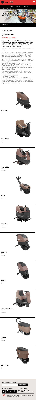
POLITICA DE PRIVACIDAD (25, 395)
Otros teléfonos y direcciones (25, 391)
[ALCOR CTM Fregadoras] (17, 327)
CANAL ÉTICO (16, 396)
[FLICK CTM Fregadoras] (17, 185)
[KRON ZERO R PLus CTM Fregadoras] (17, 298)
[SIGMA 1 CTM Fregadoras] (17, 270)
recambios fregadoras (13, 83)
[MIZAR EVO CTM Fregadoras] (17, 355)
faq (11, 8)
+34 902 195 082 (23, 390)
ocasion (18, 6)
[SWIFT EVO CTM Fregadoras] (17, 100)
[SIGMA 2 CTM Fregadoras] (17, 242)
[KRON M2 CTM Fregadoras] (17, 213)
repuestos (26, 6)
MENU (34, 2)
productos (12, 6)
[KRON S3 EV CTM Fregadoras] (17, 157)
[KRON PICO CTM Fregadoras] (17, 128)
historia (5, 6)
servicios (5, 8)
